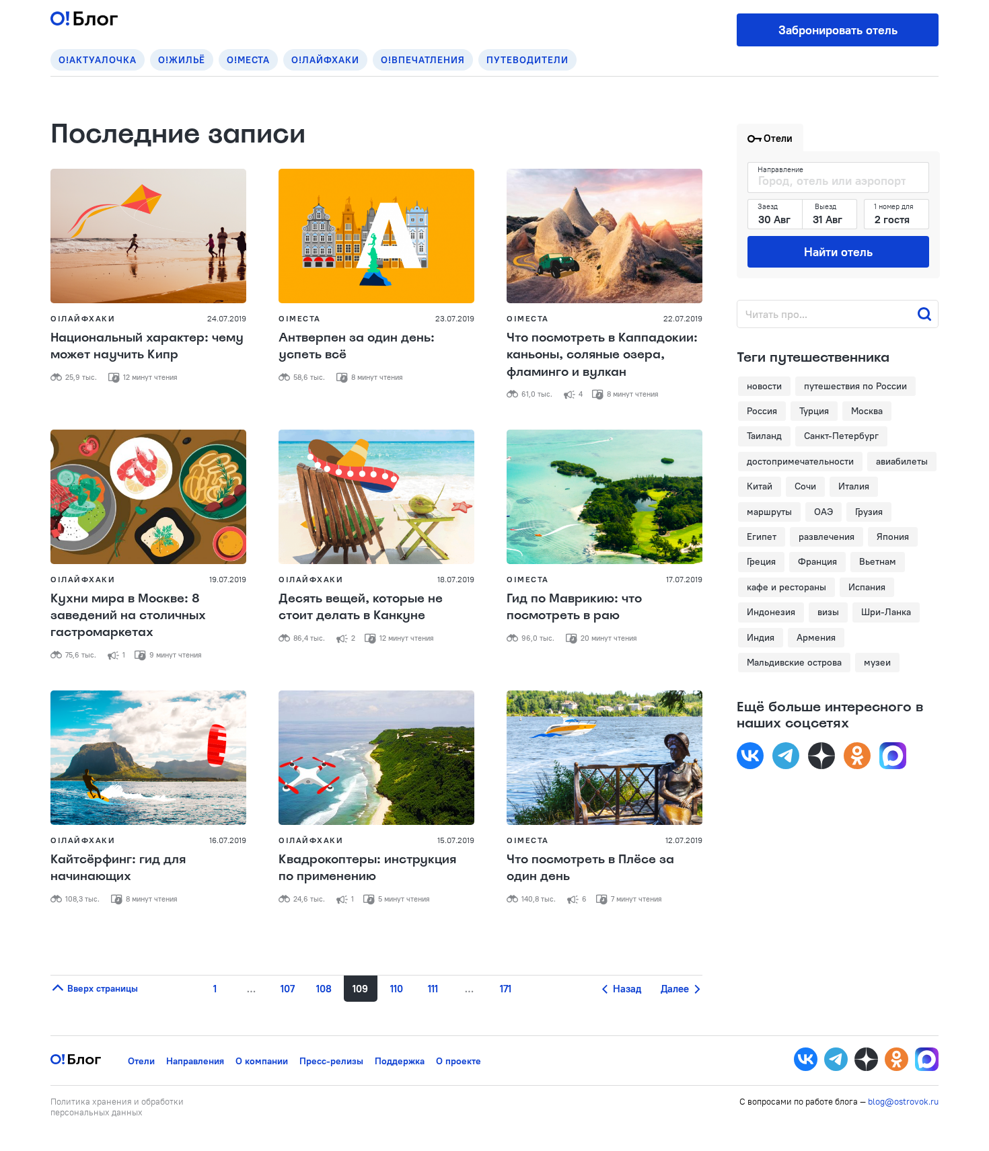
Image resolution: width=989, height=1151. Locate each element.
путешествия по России (855, 386)
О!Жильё (181, 60)
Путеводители (527, 60)
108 (324, 988)
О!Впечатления (423, 60)
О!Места (248, 60)
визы (828, 612)
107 (288, 988)
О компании (261, 1061)
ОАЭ (823, 512)
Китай (759, 486)
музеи (877, 662)
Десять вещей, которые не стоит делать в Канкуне (361, 606)
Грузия (869, 512)
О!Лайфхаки (325, 60)
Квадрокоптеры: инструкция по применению (367, 867)
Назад (625, 988)
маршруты (769, 512)
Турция (814, 411)
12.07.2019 (683, 840)
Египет (761, 536)
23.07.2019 (454, 318)
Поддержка (400, 1061)
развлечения (826, 536)
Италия (853, 486)
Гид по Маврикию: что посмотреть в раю (574, 606)
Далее (676, 988)
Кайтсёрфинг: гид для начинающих (118, 867)
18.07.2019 (455, 579)
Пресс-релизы (331, 1061)
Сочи (805, 486)
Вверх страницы (101, 988)
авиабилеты (902, 461)
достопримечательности (800, 461)
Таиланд (764, 436)
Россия (762, 411)
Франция (817, 561)
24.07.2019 (226, 318)
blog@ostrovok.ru (903, 1101)
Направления (195, 1061)
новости (764, 386)
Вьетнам (877, 561)
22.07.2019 (682, 318)
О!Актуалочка (98, 60)
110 (396, 988)
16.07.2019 (227, 840)
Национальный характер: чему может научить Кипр (147, 345)
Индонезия (771, 612)
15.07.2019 (455, 840)
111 (433, 988)
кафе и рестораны (786, 587)
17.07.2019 (684, 579)
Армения (816, 637)
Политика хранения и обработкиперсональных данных (117, 1106)
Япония (893, 536)
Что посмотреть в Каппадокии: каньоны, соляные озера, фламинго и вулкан (602, 354)
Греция (761, 561)
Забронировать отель (838, 30)
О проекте (458, 1061)
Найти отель (838, 252)
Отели (141, 1061)
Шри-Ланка (886, 612)
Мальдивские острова (794, 662)
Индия (760, 637)
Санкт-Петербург (841, 436)
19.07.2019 (227, 579)
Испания (866, 587)
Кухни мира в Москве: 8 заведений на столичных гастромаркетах (128, 615)
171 (505, 988)
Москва (867, 411)
